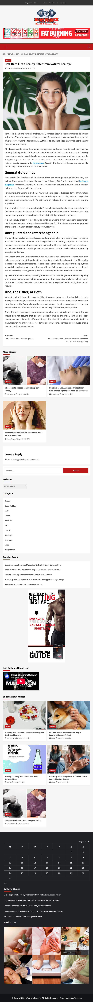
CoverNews (65, 998)
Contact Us (53, 3)
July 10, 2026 (22, 394)
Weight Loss (10, 550)
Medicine (8, 540)
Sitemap (64, 3)
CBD (6, 511)
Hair (6, 525)
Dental (7, 515)
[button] (5, 46)
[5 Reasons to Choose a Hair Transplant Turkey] (24, 370)
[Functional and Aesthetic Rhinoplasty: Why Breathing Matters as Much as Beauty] (68, 370)
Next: (68, 338)
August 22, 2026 (22, 738)
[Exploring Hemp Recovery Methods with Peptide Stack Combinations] (24, 715)
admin (53, 738)
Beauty (8, 61)
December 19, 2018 (24, 68)
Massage (8, 535)
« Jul (6, 883)
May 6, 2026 (65, 394)
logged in (19, 459)
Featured (8, 520)
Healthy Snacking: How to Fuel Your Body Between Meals (28, 574)
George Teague (11, 439)
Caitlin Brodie (11, 68)
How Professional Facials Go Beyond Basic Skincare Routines (24, 434)
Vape (7, 545)
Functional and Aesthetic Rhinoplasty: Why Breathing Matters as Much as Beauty (68, 389)
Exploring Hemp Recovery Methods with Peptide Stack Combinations (33, 565)
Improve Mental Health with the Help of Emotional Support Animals (32, 570)
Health (7, 530)
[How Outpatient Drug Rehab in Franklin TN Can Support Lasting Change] (68, 759)
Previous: (19, 337)
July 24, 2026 (17, 782)
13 (47, 863)
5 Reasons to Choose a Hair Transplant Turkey (22, 389)
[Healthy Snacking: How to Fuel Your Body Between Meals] (24, 759)
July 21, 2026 (62, 782)
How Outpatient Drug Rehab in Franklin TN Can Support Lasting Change (34, 579)
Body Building (10, 506)
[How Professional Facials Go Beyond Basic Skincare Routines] (24, 415)
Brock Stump (55, 394)
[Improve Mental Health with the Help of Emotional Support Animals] (68, 715)
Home (44, 3)
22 (71, 868)
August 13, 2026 (63, 738)
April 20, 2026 (22, 439)
